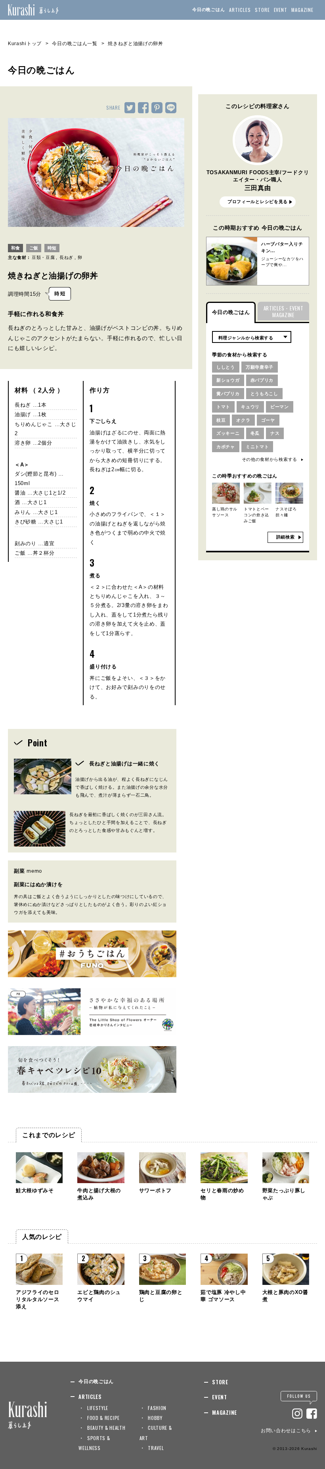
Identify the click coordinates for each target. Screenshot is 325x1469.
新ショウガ (228, 380)
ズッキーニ (228, 433)
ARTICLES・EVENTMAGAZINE (284, 311)
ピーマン (279, 406)
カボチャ (225, 446)
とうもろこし (264, 393)
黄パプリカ (228, 393)
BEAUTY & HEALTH (106, 1427)
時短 (52, 247)
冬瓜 (255, 433)
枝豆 (221, 420)
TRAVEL (156, 1447)
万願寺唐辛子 (259, 367)
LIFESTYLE (97, 1407)
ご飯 (33, 247)
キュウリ (250, 406)
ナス (274, 433)
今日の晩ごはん (208, 9)
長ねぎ (66, 257)
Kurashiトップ (25, 43)
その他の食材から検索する (269, 459)
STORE (262, 9)
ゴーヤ (268, 420)
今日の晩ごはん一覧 (74, 43)
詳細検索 (285, 537)
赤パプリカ (262, 380)
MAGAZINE (302, 9)
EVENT (281, 9)
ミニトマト (257, 446)
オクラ (243, 420)
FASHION (157, 1407)
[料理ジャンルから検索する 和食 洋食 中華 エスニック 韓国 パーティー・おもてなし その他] (251, 337)
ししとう (225, 367)
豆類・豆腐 (43, 257)
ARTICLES (240, 9)
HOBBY (155, 1417)
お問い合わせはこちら (286, 1430)
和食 (15, 247)
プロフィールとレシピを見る (258, 201)
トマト (223, 406)
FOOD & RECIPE (103, 1417)
